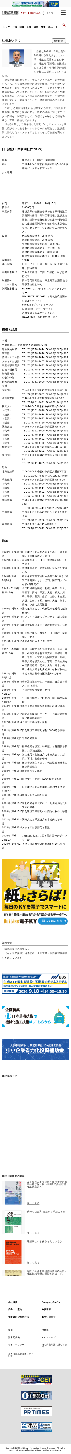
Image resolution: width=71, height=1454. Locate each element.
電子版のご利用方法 (18, 1317)
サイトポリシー (16, 1344)
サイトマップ (49, 1337)
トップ (6, 27)
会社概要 (13, 1302)
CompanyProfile (51, 1302)
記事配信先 (14, 1337)
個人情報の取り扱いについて (21, 1355)
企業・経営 (32, 27)
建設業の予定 (9, 1076)
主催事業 (46, 1309)
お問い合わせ (49, 1317)
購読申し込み (35, 13)
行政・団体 (18, 27)
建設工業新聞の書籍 (13, 1176)
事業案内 (23, 13)
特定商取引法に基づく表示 (54, 1345)
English (59, 40)
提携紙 (45, 1330)
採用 (10, 1330)
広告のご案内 (15, 1309)
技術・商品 (47, 27)
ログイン (50, 13)
